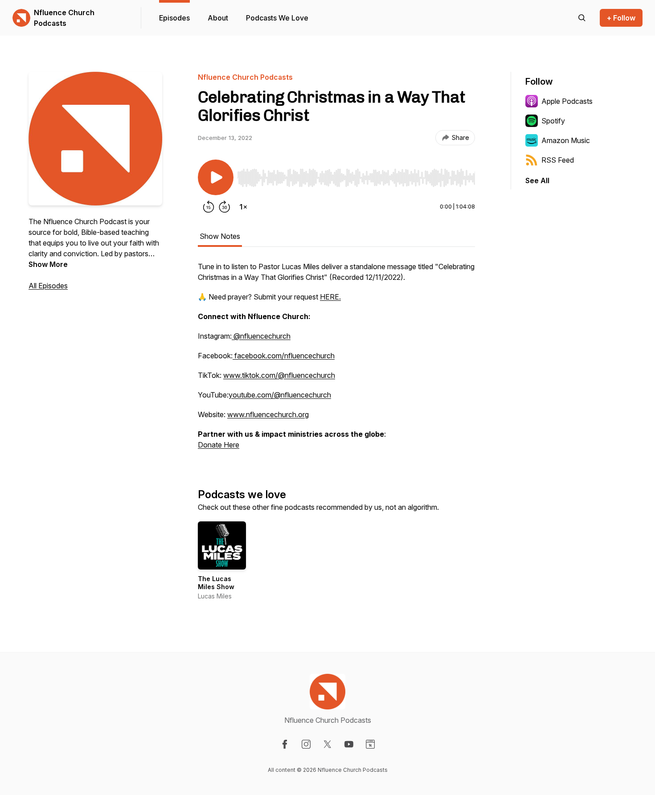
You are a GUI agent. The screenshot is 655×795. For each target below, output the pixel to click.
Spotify (553, 120)
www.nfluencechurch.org (268, 414)
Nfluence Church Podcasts (64, 18)
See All (537, 180)
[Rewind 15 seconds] (208, 207)
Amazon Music (565, 140)
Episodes (174, 17)
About (218, 17)
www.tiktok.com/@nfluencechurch (279, 375)
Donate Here (218, 444)
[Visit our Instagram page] (306, 744)
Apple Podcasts (567, 101)
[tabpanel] (336, 360)
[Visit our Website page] (370, 744)
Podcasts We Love (277, 17)
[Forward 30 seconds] (224, 207)
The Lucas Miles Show (216, 582)
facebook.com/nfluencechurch (284, 355)
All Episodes (48, 285)
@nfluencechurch (261, 336)
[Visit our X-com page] (327, 744)
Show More (48, 264)
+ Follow (621, 17)
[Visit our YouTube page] (348, 744)
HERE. (330, 296)
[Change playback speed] (243, 207)
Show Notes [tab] (220, 236)
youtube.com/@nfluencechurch (280, 394)
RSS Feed (557, 160)
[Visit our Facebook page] (284, 744)
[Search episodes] (581, 17)
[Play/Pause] (215, 177)
